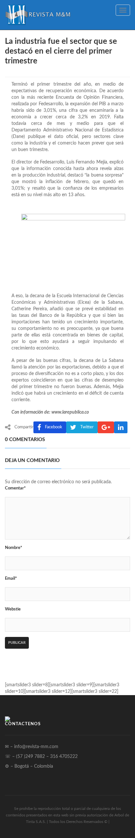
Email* (11, 578)
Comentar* (15, 488)
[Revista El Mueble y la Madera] (37, 15)
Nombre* (13, 548)
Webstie (13, 609)
